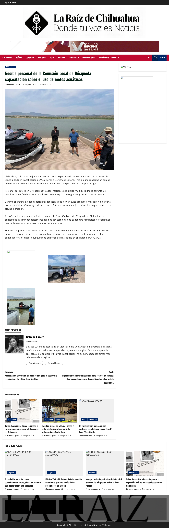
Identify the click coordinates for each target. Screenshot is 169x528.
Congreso (30, 57)
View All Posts (54, 363)
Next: (88, 377)
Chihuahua (7, 57)
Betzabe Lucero (13, 84)
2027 (52, 57)
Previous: (31, 375)
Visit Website (35, 363)
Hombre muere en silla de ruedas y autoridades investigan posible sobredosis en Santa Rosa (58, 429)
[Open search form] (149, 57)
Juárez (19, 57)
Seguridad (74, 57)
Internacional (88, 57)
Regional (62, 57)
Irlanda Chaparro (13, 436)
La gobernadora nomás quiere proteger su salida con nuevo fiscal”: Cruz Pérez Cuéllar (95, 429)
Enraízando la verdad (109, 57)
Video (162, 57)
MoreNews (93, 525)
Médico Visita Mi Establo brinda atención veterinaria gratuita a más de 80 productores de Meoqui (63, 482)
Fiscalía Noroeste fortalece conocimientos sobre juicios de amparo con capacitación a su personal (23, 482)
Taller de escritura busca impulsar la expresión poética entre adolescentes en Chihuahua (21, 429)
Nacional (42, 57)
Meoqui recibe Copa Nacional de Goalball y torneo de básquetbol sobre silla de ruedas (104, 482)
